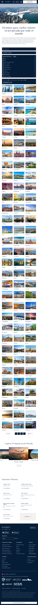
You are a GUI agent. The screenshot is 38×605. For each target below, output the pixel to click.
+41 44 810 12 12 (7, 498)
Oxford (15, 343)
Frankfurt (27, 191)
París (15, 93)
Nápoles (27, 256)
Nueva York (16, 245)
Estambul (27, 104)
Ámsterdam (17, 158)
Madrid (15, 115)
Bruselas (16, 202)
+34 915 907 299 (25, 509)
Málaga (16, 137)
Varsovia (16, 213)
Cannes (27, 158)
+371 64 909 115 (7, 518)
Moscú (3, 375)
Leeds (3, 408)
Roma (3, 126)
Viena (26, 148)
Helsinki (16, 408)
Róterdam (27, 310)
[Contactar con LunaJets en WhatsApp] (21, 2)
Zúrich (3, 115)
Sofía (15, 267)
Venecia (27, 224)
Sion (3, 202)
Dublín (3, 267)
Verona (15, 365)
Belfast (4, 386)
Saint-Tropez (28, 375)
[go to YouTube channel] (6, 529)
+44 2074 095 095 (25, 488)
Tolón (15, 278)
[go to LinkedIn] (9, 529)
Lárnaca (27, 180)
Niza (26, 93)
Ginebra (16, 104)
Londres (4, 93)
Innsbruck (16, 299)
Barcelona (4, 148)
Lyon (3, 310)
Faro (3, 245)
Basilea (15, 332)
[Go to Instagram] (2, 529)
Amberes (4, 256)
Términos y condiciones (6, 588)
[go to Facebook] (4, 529)
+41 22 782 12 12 (7, 488)
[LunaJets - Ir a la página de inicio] (7, 2)
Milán (3, 104)
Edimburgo (4, 397)
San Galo (16, 375)
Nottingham (5, 321)
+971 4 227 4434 (7, 509)
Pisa (3, 234)
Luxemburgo (28, 299)
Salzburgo (28, 169)
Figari (26, 397)
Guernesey (16, 430)
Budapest (4, 169)
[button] (17, 2)
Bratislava (27, 267)
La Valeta (16, 256)
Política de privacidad (16, 588)
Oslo (26, 408)
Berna (15, 419)
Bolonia (4, 299)
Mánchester (17, 224)
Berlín (3, 158)
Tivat (3, 419)
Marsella (4, 343)
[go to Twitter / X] (7, 529)
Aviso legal (23, 588)
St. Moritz (4, 332)
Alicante (4, 430)
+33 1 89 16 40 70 (25, 498)
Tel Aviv (16, 234)
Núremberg (5, 213)
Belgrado (4, 180)
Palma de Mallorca (30, 115)
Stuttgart (27, 213)
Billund (15, 397)
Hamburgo (16, 191)
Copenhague (5, 289)
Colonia (4, 224)
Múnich (4, 137)
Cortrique (27, 332)
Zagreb (4, 365)
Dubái (26, 278)
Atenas (15, 148)
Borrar (15, 56)
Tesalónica (28, 386)
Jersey (27, 343)
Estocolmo (16, 169)
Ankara (3, 191)
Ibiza (26, 126)
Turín (26, 365)
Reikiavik (4, 278)
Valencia (27, 354)
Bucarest (27, 234)
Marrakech (16, 386)
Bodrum (16, 180)
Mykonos (16, 321)
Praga (15, 126)
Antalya (16, 310)
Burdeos (16, 354)
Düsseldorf (28, 202)
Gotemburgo (28, 419)
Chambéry (16, 289)
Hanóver (4, 354)
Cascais (27, 289)
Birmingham (28, 321)
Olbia (26, 137)
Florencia (27, 245)
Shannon (27, 430)
